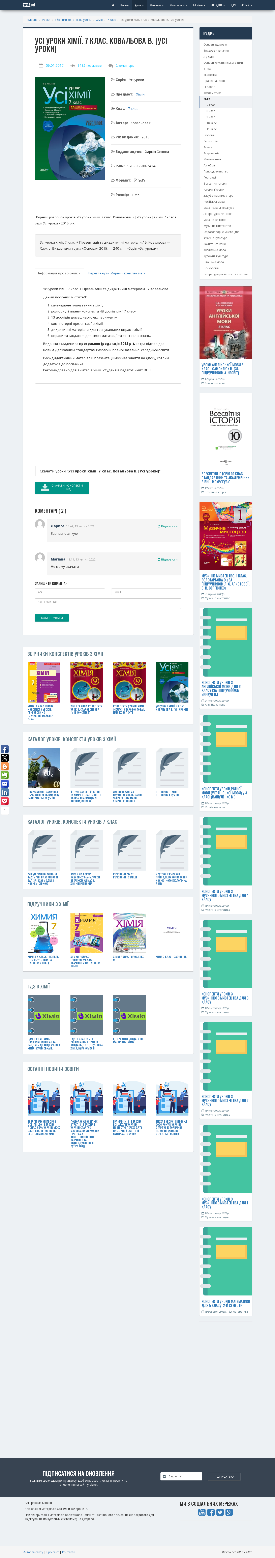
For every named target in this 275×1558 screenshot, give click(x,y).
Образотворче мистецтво (222, 232)
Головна (31, 20)
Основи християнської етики (223, 62)
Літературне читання (218, 214)
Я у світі (209, 56)
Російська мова (214, 201)
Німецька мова (214, 262)
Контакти (68, 1552)
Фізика (208, 147)
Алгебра (209, 165)
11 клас (212, 129)
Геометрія (211, 141)
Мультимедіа (177, 5)
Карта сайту (34, 1552)
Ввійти (248, 5)
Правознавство (214, 81)
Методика (156, 5)
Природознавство (216, 171)
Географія (210, 177)
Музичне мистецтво (217, 226)
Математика (212, 159)
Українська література (219, 208)
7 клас (111, 20)
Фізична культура (215, 238)
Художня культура (216, 256)
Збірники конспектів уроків (73, 20)
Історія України (214, 189)
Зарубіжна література (218, 195)
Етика (207, 69)
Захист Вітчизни (215, 244)
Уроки (138, 5)
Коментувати (52, 618)
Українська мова (215, 220)
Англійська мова (215, 250)
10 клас (212, 123)
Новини (124, 5)
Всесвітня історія (215, 183)
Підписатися (224, 1476)
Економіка (210, 75)
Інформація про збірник (58, 273)
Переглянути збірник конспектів (115, 273)
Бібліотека (199, 5)
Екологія (209, 87)
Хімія (99, 20)
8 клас (211, 111)
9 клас (211, 117)
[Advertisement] (71, 424)
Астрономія (211, 153)
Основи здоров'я (215, 44)
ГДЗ (233, 5)
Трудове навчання (216, 50)
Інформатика (212, 93)
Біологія (209, 135)
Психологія (211, 268)
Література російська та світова (226, 274)
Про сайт (52, 1552)
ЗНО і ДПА (217, 5)
